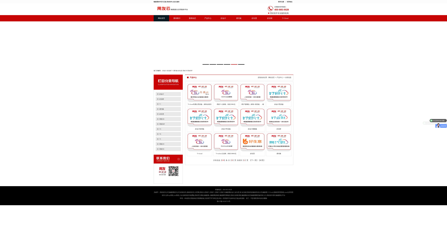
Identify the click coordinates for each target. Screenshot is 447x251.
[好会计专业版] (226, 118)
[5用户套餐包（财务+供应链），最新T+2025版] (252, 93)
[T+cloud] (200, 142)
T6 (160, 134)
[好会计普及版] (279, 93)
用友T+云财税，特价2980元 (226, 104)
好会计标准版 (199, 129)
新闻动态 (192, 18)
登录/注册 (281, 2)
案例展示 (176, 18)
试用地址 (289, 2)
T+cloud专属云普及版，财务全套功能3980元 (199, 104)
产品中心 (207, 18)
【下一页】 (253, 160)
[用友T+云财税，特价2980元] (226, 93)
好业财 (269, 18)
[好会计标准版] (200, 118)
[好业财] (279, 118)
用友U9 (161, 144)
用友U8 (185, 70)
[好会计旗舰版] (252, 118)
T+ (172, 70)
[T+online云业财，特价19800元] (226, 142)
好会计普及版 (278, 104)
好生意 (254, 18)
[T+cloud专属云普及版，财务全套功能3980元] (200, 93)
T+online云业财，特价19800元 (226, 153)
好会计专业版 (226, 129)
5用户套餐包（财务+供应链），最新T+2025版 (252, 104)
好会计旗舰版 (252, 129)
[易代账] (279, 142)
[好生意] (252, 142)
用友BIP (189, 70)
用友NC (161, 149)
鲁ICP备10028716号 (223, 201)
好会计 (223, 18)
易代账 (238, 18)
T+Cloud (285, 18)
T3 (160, 129)
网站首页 (161, 18)
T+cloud (199, 153)
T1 (160, 139)
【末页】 (261, 160)
